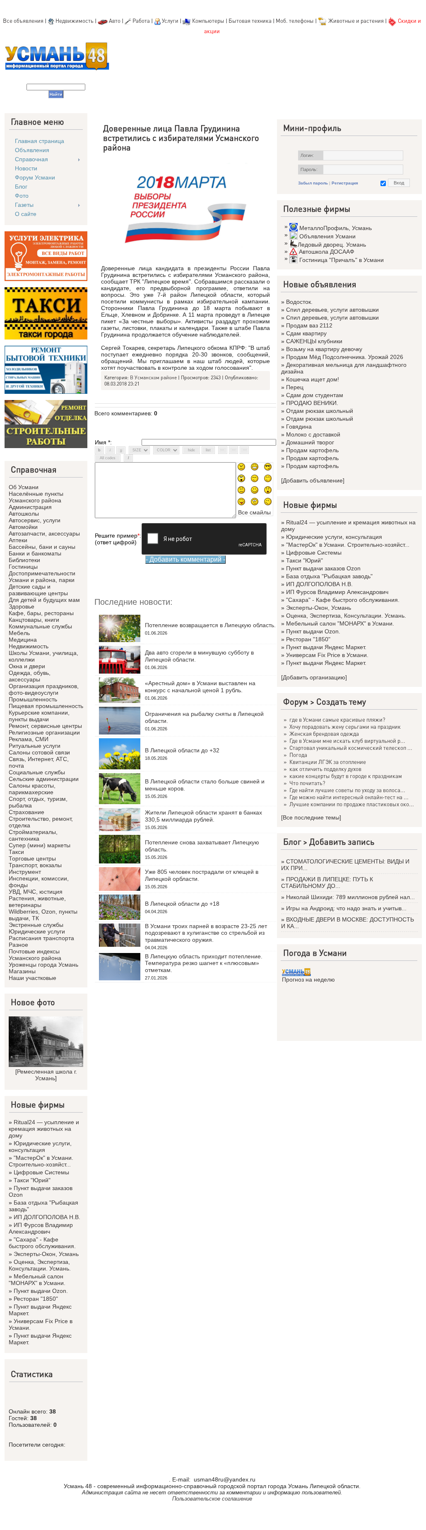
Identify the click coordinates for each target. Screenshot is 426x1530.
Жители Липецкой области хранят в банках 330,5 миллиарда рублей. (203, 816)
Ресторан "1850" (36, 1298)
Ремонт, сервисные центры (45, 726)
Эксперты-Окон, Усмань (46, 1254)
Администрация (30, 507)
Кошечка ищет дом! (312, 379)
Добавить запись (341, 841)
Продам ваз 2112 (309, 325)
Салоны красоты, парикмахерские (32, 788)
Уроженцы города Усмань (43, 964)
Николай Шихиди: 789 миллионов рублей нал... (350, 897)
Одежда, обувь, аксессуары (30, 676)
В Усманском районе (153, 377)
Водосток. (299, 301)
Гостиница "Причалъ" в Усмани (341, 260)
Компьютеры (208, 20)
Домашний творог (310, 442)
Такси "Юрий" (32, 1180)
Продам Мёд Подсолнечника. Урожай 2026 (344, 357)
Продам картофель (312, 450)
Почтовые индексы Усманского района (35, 954)
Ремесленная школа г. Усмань (47, 1074)
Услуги (171, 20)
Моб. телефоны (295, 20)
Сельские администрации (44, 779)
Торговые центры (32, 858)
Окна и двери (27, 666)
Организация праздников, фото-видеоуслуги (44, 689)
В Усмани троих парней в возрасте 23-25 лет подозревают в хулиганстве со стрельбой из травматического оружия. (206, 933)
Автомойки (23, 527)
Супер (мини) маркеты (39, 845)
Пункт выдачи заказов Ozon (323, 568)
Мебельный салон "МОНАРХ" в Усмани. (37, 1279)
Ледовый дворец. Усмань (332, 244)
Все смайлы (254, 512)
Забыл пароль (313, 183)
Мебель (19, 633)
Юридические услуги (37, 931)
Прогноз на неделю (308, 979)
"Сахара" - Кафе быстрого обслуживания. (42, 1242)
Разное (18, 944)
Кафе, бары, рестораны (41, 613)
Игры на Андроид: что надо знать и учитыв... (346, 908)
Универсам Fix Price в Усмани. (327, 655)
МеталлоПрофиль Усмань (335, 228)
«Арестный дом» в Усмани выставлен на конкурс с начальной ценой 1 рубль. (200, 686)
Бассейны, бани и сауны (42, 546)
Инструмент (25, 871)
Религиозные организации (44, 732)
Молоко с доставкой (313, 434)
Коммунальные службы (40, 626)
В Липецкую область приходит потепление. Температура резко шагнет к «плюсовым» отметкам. (203, 963)
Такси (16, 852)
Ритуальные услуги (34, 745)
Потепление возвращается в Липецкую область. (210, 625)
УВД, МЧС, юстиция (36, 891)
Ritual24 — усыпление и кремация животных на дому (44, 1129)
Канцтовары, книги (34, 619)
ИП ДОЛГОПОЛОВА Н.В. (47, 1217)
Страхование (26, 812)
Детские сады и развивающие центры (38, 589)
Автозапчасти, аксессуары (44, 533)
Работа (141, 20)
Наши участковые (32, 978)
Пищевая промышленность (46, 706)
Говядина (299, 426)
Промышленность (33, 699)
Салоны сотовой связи (39, 752)
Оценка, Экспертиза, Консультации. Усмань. (40, 1265)
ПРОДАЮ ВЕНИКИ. (312, 403)
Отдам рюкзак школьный (319, 410)
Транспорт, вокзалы (35, 865)
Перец (294, 387)
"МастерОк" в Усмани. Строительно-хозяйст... (41, 1161)
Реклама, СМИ (28, 739)
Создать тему (341, 701)
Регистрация (345, 183)
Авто (114, 20)
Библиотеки (24, 560)
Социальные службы (37, 772)
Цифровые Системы (41, 1172)
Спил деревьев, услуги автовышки (332, 309)
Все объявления (23, 20)
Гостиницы (23, 566)
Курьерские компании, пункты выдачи (39, 716)
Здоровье (21, 606)
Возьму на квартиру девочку (324, 349)
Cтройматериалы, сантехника (33, 835)
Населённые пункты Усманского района (36, 497)
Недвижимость (74, 20)
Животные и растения (356, 20)
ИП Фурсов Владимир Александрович (41, 1228)
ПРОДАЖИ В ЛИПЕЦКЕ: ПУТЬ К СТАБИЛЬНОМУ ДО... (327, 882)
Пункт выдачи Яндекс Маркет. (326, 647)
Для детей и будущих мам (44, 599)
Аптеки (18, 540)
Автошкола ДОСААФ (326, 251)
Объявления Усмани (327, 236)
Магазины (22, 971)
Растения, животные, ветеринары (37, 901)
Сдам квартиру (306, 333)
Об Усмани (24, 487)
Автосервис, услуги (34, 520)
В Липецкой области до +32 (182, 750)
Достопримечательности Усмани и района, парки (42, 576)
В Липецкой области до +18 (182, 903)
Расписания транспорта (41, 938)
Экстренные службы (36, 924)
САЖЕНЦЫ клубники (314, 341)
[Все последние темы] (311, 817)
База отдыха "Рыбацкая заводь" (329, 576)
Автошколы (24, 513)
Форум (295, 701)
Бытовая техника (250, 20)
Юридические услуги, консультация (40, 1146)
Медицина (23, 639)
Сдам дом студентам (314, 395)
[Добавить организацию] (314, 677)
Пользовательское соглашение (212, 1499)
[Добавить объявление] (312, 480)
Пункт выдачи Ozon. (41, 1291)
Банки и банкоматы (35, 553)
